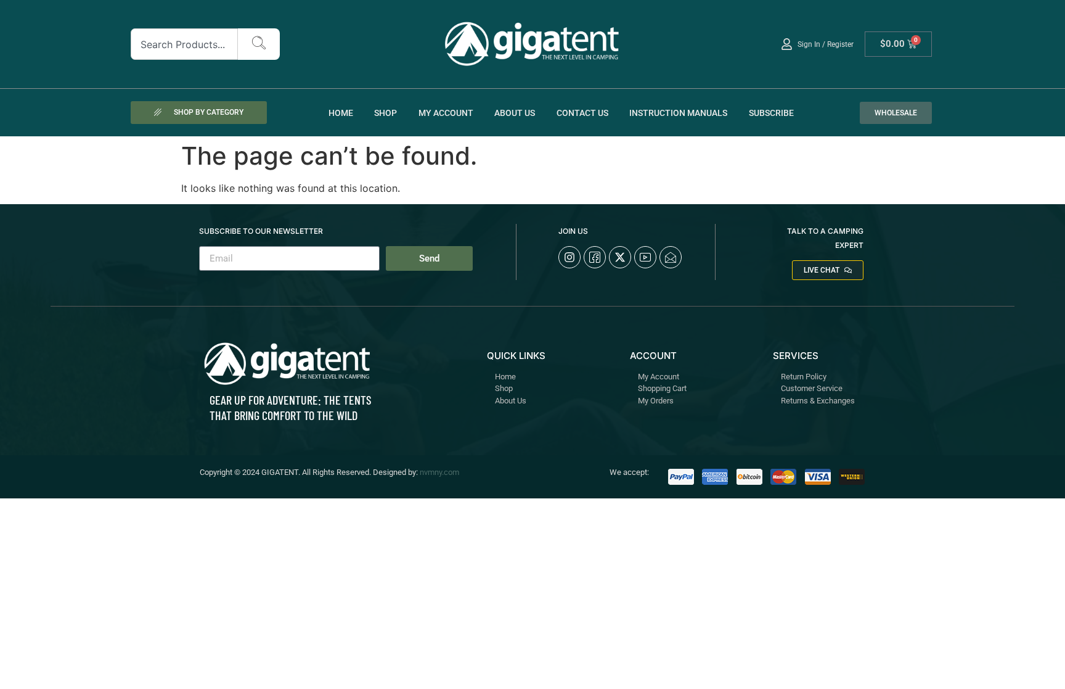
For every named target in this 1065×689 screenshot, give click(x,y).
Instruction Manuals (678, 113)
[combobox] (185, 44)
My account (445, 113)
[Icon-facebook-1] (595, 257)
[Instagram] (569, 257)
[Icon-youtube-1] (645, 257)
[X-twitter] (620, 257)
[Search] (259, 44)
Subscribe (771, 113)
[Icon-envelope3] (670, 257)
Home (340, 113)
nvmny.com (439, 472)
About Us (514, 113)
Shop (385, 113)
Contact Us (582, 113)
